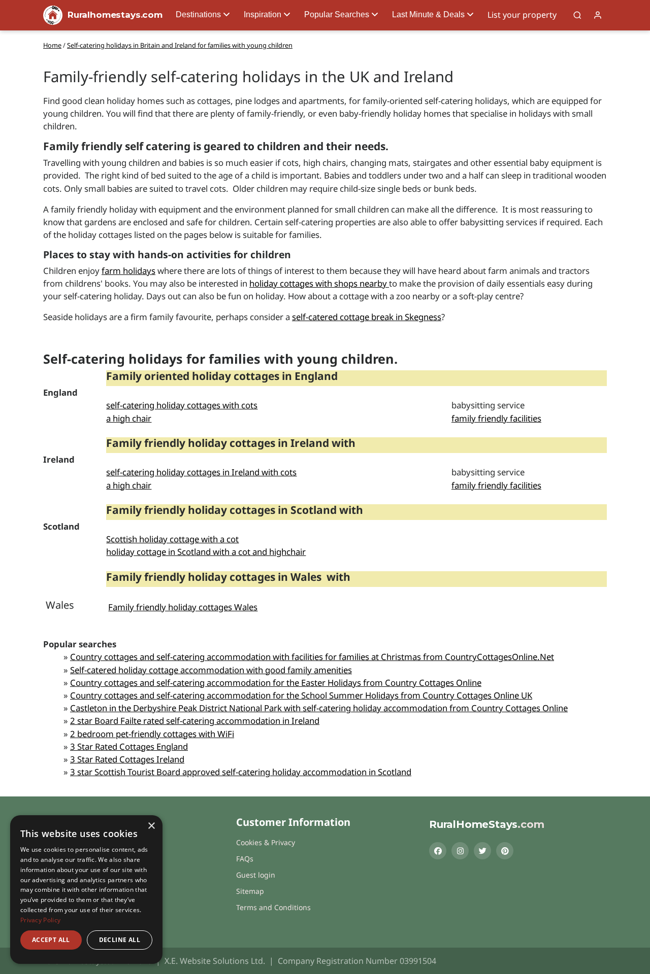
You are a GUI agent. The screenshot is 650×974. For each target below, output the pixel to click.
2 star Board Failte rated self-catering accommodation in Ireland (194, 720)
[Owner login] (597, 15)
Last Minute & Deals (428, 14)
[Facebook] (437, 850)
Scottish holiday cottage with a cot (172, 539)
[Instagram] (460, 850)
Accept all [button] (51, 939)
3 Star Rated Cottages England (129, 746)
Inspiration (262, 14)
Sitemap (250, 891)
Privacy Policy (40, 920)
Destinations (198, 14)
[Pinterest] (504, 850)
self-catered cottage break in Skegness (366, 317)
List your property (522, 14)
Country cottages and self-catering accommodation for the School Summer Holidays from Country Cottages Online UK (301, 695)
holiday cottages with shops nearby (319, 283)
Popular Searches (336, 14)
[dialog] (86, 889)
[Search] (577, 15)
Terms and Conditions (273, 907)
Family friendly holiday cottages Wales (182, 607)
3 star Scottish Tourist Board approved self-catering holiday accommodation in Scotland (240, 772)
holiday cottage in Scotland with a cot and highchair (206, 552)
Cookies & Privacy (265, 842)
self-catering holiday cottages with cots (181, 405)
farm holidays (128, 270)
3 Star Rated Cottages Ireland (127, 759)
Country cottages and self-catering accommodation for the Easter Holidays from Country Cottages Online (275, 682)
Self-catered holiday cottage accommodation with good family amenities (211, 670)
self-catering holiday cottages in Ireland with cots (201, 472)
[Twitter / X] (482, 850)
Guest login (255, 875)
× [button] (151, 826)
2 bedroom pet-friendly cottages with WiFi (152, 734)
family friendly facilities (496, 418)
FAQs (244, 858)
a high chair (128, 418)
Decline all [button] (119, 939)
